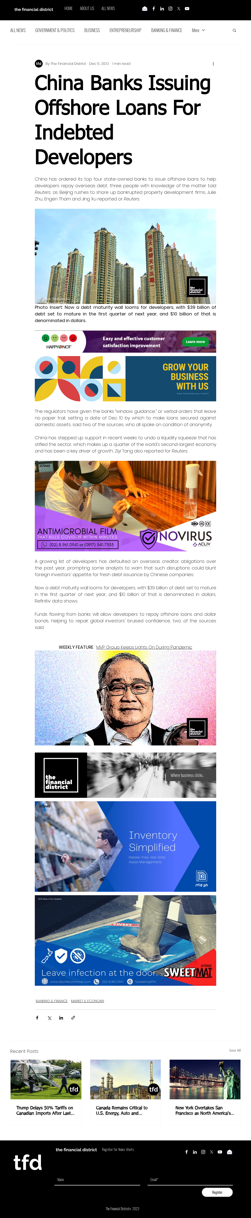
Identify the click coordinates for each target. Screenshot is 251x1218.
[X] (178, 8)
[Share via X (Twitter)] (49, 1017)
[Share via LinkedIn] (61, 1017)
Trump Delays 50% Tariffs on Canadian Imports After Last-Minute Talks (44, 1111)
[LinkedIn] (162, 8)
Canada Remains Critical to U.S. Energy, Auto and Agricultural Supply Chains (122, 1111)
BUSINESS (92, 30)
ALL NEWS (17, 30)
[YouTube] (187, 8)
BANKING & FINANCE (166, 30)
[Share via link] (73, 1017)
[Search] (240, 10)
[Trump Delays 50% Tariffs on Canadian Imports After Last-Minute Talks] (46, 1079)
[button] (234, 30)
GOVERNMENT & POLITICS (55, 30)
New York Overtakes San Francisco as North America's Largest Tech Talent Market (203, 1111)
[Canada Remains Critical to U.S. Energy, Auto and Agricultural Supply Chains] (125, 1079)
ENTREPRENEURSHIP (125, 30)
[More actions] (213, 64)
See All (235, 1050)
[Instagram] (170, 8)
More (195, 30)
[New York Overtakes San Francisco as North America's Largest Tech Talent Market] (205, 1079)
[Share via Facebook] (37, 1017)
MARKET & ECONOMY (87, 1000)
